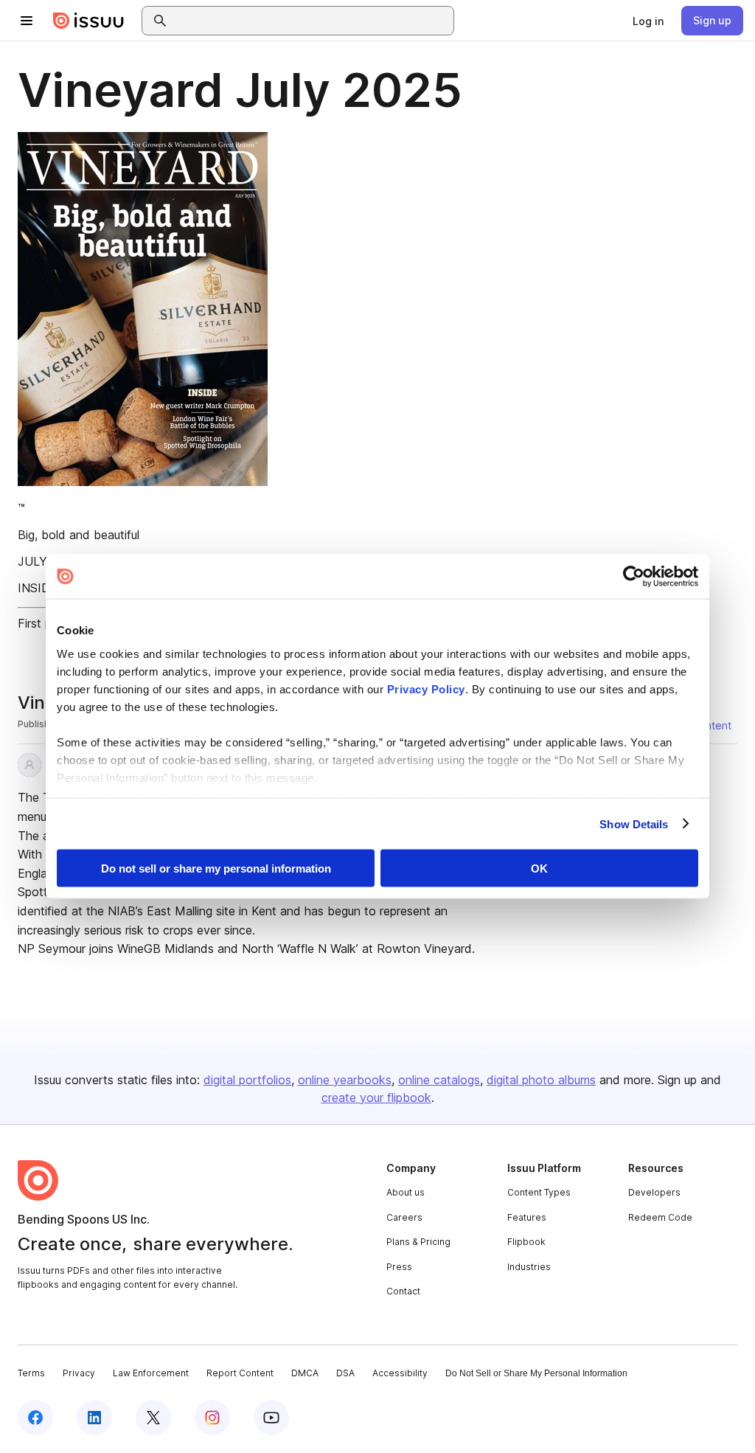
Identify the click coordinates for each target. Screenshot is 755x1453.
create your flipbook (376, 1097)
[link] (648, 20)
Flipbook (526, 1241)
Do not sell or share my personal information (216, 868)
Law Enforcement (151, 1373)
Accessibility (400, 1373)
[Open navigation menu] (26, 20)
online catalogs (439, 1079)
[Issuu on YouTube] (271, 1417)
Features (526, 1217)
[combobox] (311, 21)
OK (539, 868)
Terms (31, 1373)
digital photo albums (541, 1079)
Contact (403, 1291)
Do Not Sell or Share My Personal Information (536, 1373)
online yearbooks (345, 1079)
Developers (654, 1192)
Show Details (633, 823)
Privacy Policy (426, 688)
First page (45, 623)
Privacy (79, 1373)
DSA (345, 1373)
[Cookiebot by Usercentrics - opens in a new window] (633, 577)
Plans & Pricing (418, 1241)
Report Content (240, 1373)
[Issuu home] (88, 21)
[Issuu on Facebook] (35, 1417)
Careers (404, 1217)
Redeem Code (660, 1217)
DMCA (305, 1373)
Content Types (539, 1192)
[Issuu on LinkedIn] (94, 1417)
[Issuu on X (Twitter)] (153, 1417)
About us (405, 1192)
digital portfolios (247, 1079)
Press (399, 1266)
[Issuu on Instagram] (212, 1417)
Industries (529, 1266)
